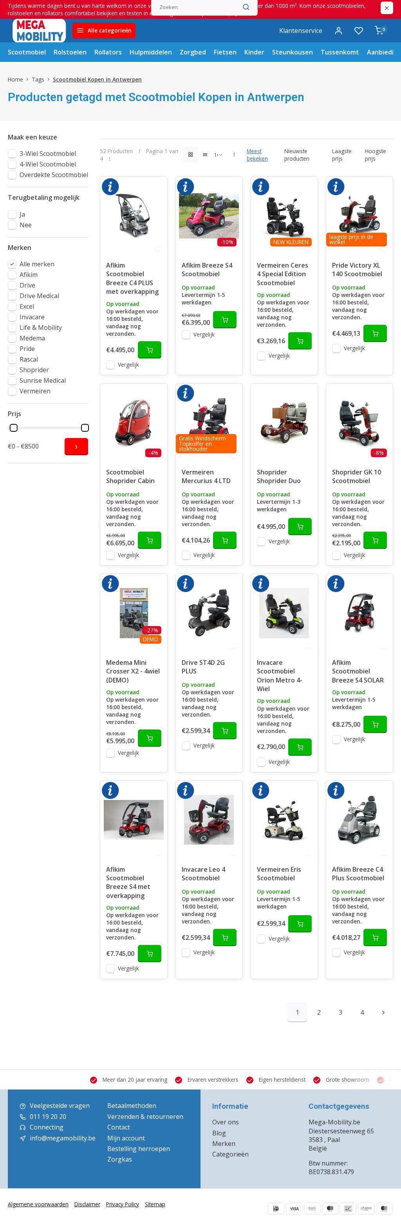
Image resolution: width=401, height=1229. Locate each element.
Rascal (29, 359)
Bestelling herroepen (138, 1148)
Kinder (254, 52)
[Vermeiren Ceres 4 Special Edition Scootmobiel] (284, 216)
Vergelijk (128, 364)
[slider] (14, 428)
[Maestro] (330, 1209)
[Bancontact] (348, 1209)
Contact (118, 1127)
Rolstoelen (70, 52)
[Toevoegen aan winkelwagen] (149, 349)
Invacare (32, 317)
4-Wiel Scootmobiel (48, 164)
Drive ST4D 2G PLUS (203, 666)
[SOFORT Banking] (366, 1209)
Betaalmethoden (131, 1105)
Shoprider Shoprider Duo (279, 476)
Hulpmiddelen (151, 52)
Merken (223, 1143)
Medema (32, 338)
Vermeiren (35, 391)
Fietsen (225, 52)
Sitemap (155, 1204)
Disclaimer (87, 1204)
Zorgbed (193, 52)
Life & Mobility (41, 327)
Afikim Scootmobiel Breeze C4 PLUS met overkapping (132, 278)
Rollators (108, 52)
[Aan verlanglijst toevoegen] (155, 188)
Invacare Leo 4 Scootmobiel (203, 873)
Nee (26, 225)
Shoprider (34, 370)
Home (15, 79)
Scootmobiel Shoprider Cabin (130, 476)
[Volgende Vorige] (383, 1012)
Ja (22, 214)
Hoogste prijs (375, 154)
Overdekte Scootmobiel (54, 174)
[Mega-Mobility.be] (39, 30)
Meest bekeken (257, 154)
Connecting (46, 1127)
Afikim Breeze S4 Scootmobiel (207, 269)
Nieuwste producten (296, 154)
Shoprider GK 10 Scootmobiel (356, 476)
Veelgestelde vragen (60, 1105)
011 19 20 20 (48, 1116)
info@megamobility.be (63, 1138)
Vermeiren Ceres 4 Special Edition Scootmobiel (282, 274)
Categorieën (230, 1154)
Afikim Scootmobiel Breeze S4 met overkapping (128, 882)
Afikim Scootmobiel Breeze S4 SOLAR (358, 671)
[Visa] (294, 1209)
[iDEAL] (276, 1209)
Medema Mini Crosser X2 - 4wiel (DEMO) (133, 671)
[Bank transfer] (312, 1209)
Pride (27, 348)
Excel (27, 306)
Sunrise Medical (43, 380)
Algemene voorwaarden (38, 1204)
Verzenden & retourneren (145, 1116)
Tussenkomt (340, 52)
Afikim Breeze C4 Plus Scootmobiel (358, 873)
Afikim (29, 274)
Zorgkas (119, 1159)
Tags (38, 79)
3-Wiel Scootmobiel (48, 153)
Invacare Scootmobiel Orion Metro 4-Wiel (279, 675)
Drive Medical (39, 295)
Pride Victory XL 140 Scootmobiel (357, 269)
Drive (27, 285)
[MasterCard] (384, 1209)
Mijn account (126, 1138)
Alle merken (37, 264)
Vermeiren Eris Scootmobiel (279, 873)
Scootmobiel (27, 52)
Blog (219, 1133)
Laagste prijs (342, 154)
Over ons (225, 1122)
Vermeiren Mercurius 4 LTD (206, 476)
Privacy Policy (122, 1204)
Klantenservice (300, 30)
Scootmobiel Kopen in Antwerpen (97, 79)
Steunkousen (292, 52)
